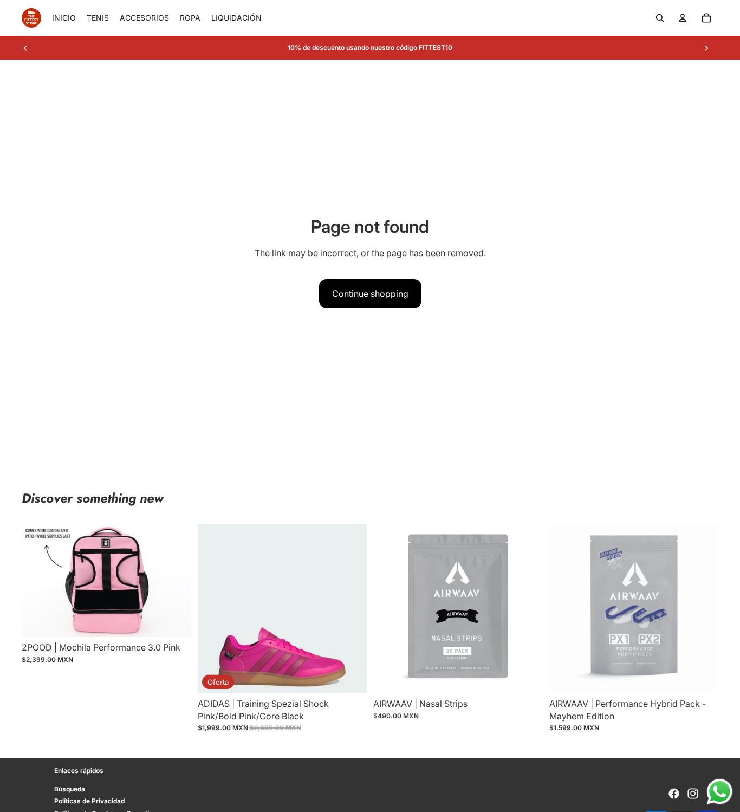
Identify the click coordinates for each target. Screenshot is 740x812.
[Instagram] (692, 793)
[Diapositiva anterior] (25, 48)
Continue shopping (370, 293)
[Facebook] (673, 793)
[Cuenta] (682, 18)
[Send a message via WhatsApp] (720, 792)
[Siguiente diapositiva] (706, 48)
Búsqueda (69, 788)
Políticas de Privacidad (89, 801)
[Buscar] (660, 18)
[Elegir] (350, 677)
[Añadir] (174, 621)
